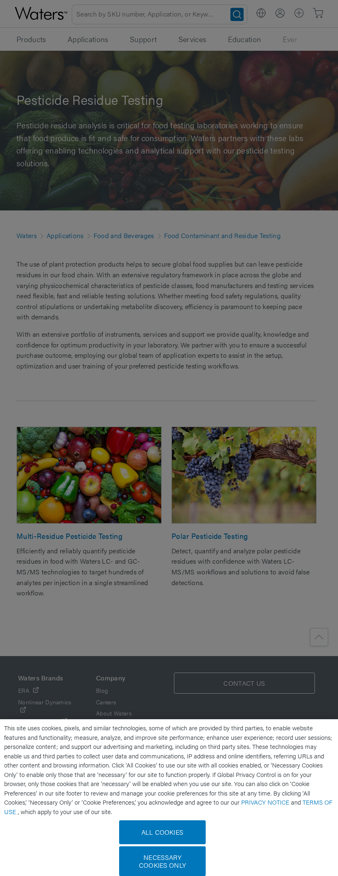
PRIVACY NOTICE (266, 802)
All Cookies (162, 832)
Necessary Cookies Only (162, 861)
